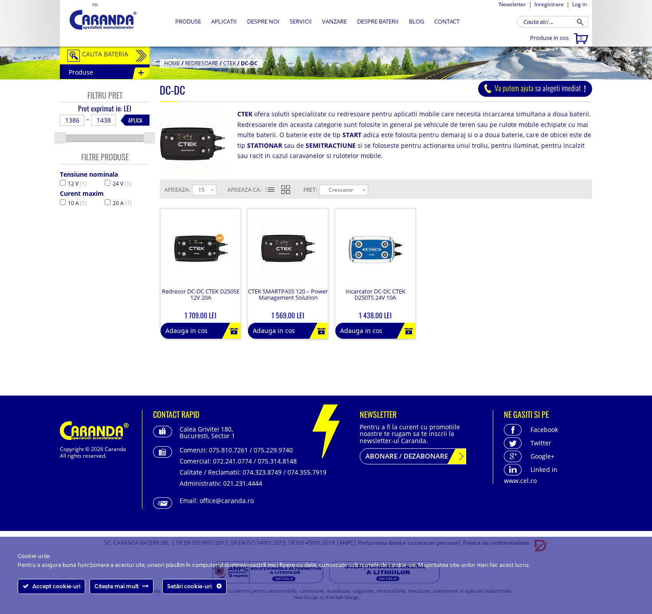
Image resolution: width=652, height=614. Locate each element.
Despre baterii (378, 21)
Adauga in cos (186, 330)
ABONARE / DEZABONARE (406, 456)
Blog (416, 21)
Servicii (301, 21)
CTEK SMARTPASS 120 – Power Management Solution (288, 294)
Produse (188, 21)
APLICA (135, 120)
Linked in (544, 469)
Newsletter (512, 4)
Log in (579, 4)
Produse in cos (556, 38)
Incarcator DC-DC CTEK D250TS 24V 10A (375, 294)
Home (172, 63)
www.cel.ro (520, 480)
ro (95, 4)
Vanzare (334, 21)
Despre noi (263, 21)
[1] (270, 190)
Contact (447, 21)
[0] (291, 190)
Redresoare (201, 63)
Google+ (542, 456)
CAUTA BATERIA (105, 54)
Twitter (540, 443)
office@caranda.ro (227, 500)
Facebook (544, 429)
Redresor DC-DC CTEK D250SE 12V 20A (201, 294)
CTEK (229, 63)
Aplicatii (224, 21)
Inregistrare (549, 4)
